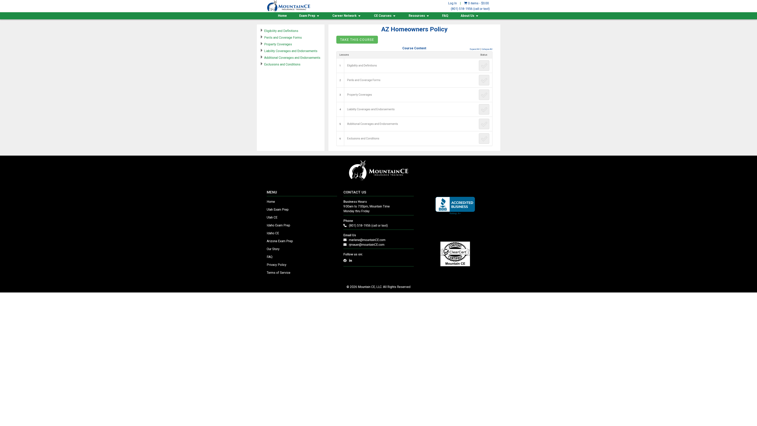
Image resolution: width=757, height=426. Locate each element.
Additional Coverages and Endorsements (372, 123)
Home (282, 16)
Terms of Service (278, 273)
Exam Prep (307, 16)
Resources (417, 16)
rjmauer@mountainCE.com (366, 245)
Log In (452, 3)
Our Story (273, 249)
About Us (467, 16)
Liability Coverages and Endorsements (371, 109)
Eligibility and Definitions (362, 65)
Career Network (344, 16)
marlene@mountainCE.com (367, 240)
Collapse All (486, 49)
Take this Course (357, 40)
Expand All (475, 49)
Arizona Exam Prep (280, 241)
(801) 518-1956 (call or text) (470, 9)
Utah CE (272, 217)
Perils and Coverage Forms (363, 80)
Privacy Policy (276, 265)
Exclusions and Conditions (363, 138)
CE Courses (383, 16)
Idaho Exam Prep (278, 225)
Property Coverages (359, 94)
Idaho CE (273, 233)
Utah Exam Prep (278, 209)
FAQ (445, 16)
